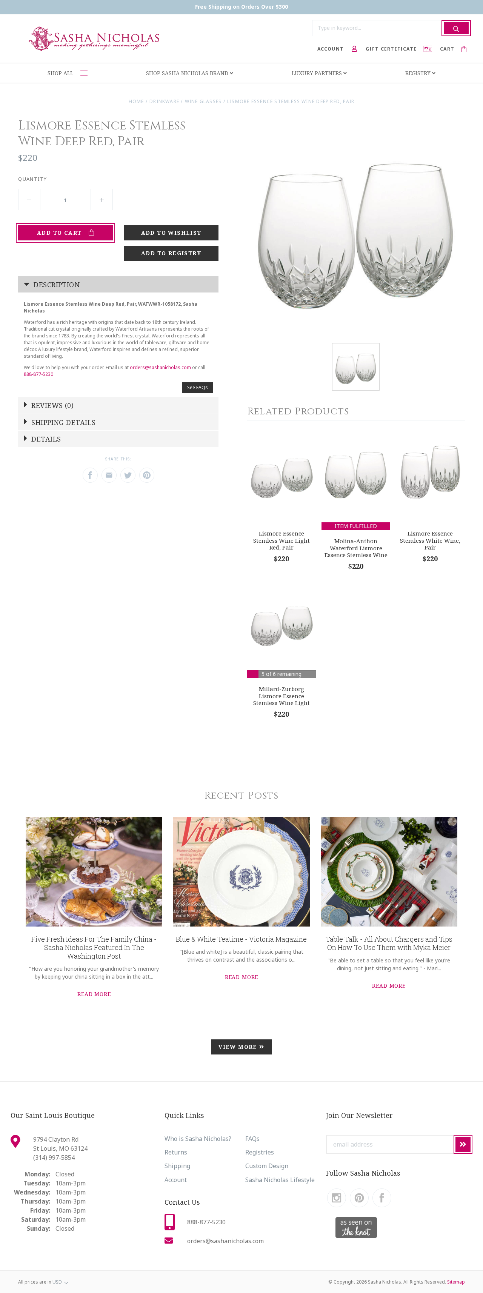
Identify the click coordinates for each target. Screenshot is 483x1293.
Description (56, 284)
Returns (176, 1152)
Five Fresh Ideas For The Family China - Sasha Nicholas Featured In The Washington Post (94, 947)
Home (136, 101)
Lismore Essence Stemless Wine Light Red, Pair (281, 540)
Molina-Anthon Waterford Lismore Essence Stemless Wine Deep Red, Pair (356, 551)
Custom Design (266, 1166)
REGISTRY (418, 73)
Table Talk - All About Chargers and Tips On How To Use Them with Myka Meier (389, 943)
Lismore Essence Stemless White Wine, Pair (430, 540)
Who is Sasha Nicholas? (198, 1138)
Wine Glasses (203, 101)
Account (176, 1180)
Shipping (177, 1166)
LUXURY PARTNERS (317, 73)
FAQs (252, 1138)
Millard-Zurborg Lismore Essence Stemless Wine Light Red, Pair (281, 699)
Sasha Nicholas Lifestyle (280, 1180)
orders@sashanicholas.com (160, 367)
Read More (94, 993)
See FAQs (197, 387)
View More (238, 1046)
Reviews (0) (51, 405)
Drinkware (164, 101)
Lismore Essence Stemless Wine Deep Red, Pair (290, 101)
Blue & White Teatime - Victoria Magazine (241, 939)
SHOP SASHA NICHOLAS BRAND (188, 73)
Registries (259, 1152)
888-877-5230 (38, 374)
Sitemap (456, 1282)
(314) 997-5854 (54, 1157)
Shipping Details (62, 422)
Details (45, 438)
